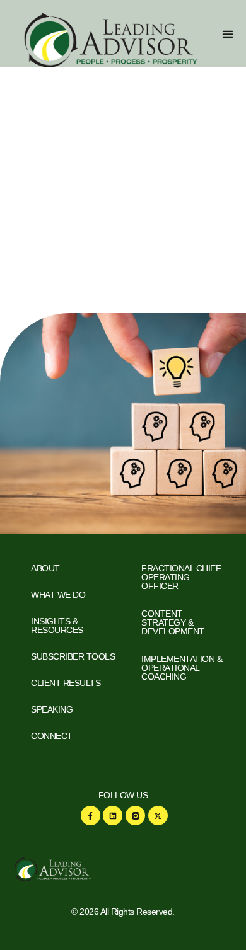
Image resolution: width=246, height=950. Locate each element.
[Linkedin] (112, 815)
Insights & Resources (57, 625)
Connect (52, 735)
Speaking (52, 709)
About (45, 568)
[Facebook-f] (90, 815)
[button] (227, 33)
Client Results (65, 682)
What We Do (58, 594)
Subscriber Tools (73, 656)
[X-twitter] (158, 815)
